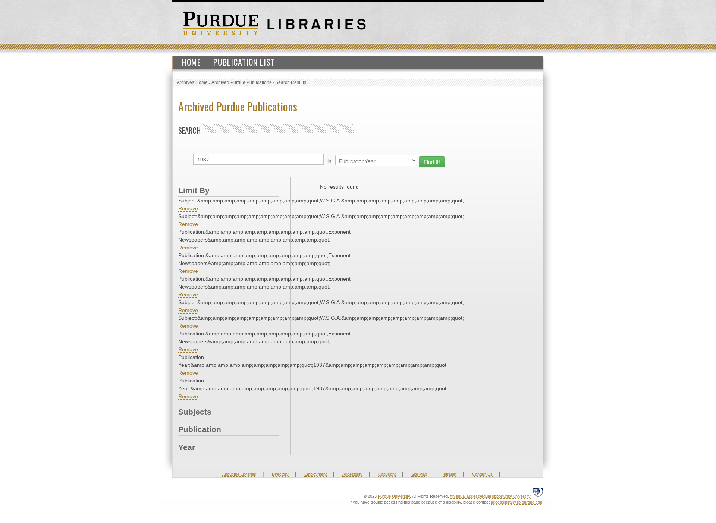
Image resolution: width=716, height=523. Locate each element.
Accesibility (352, 474)
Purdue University (394, 496)
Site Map (419, 474)
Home (191, 62)
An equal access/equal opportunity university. (490, 496)
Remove (188, 208)
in (329, 161)
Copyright (387, 474)
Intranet (449, 474)
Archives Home (192, 82)
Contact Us (482, 474)
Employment (315, 474)
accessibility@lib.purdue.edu (516, 502)
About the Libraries (239, 474)
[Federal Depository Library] (537, 492)
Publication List (244, 62)
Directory (280, 474)
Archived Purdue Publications (241, 82)
